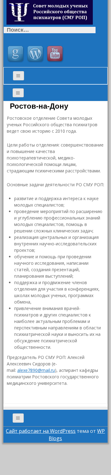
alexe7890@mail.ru (36, 370)
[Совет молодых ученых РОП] (49, 12)
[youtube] (56, 54)
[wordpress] (36, 54)
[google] (16, 54)
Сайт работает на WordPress (41, 431)
